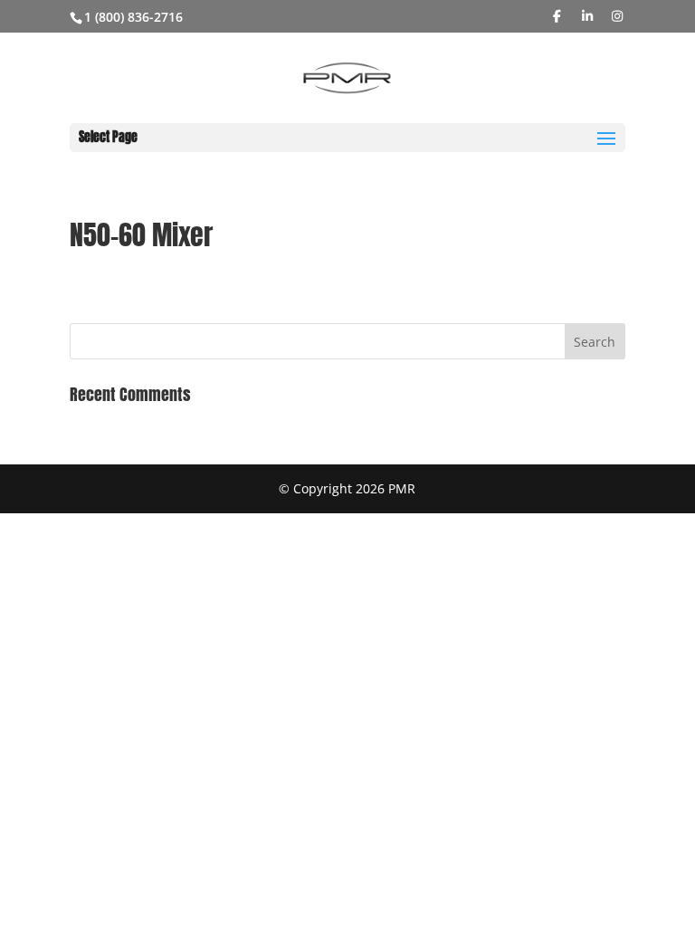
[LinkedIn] (587, 16)
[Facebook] (557, 16)
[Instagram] (618, 16)
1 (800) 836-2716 (133, 16)
